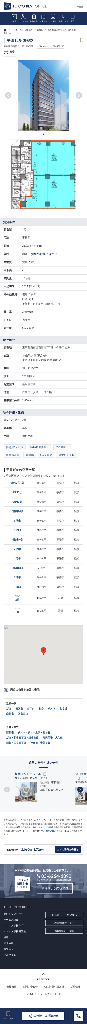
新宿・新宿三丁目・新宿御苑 (22, 737)
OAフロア (46, 454)
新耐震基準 (12, 454)
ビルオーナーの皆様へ (64, 915)
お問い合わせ (30, 986)
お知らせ (9, 949)
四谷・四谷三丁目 (16, 742)
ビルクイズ (10, 955)
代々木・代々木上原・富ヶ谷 (34, 732)
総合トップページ (13, 913)
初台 (41, 708)
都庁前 (31, 708)
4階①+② (17, 539)
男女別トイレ (66, 454)
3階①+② (17, 568)
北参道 (63, 708)
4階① (17, 549)
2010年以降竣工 (39, 447)
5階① (17, 520)
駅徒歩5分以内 (14, 447)
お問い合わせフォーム (56, 831)
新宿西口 (23, 713)
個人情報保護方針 (54, 986)
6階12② (17, 501)
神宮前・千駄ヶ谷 (40, 742)
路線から (34, 21)
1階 (17, 610)
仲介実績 (9, 943)
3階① (17, 577)
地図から (43, 21)
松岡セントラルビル (28, 774)
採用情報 (76, 986)
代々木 (52, 708)
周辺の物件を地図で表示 (25, 689)
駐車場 (30, 454)
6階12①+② (17, 482)
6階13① (17, 492)
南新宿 (10, 713)
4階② (17, 558)
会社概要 (11, 986)
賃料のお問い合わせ (44, 254)
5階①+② (17, 511)
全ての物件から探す (68, 849)
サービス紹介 (11, 919)
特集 (6, 937)
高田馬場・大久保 (53, 737)
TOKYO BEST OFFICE (47, 994)
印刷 (13, 51)
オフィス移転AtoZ (14, 925)
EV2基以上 (62, 447)
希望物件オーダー (64, 922)
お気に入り (63, 21)
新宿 (8, 708)
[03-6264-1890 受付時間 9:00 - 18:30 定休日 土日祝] (78, 1016)
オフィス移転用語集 (15, 931)
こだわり (53, 21)
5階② (17, 530)
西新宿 (19, 708)
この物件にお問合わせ (46, 1015)
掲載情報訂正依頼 (64, 930)
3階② (17, 586)
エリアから (23, 21)
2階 (17, 598)
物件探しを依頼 (52, 888)
